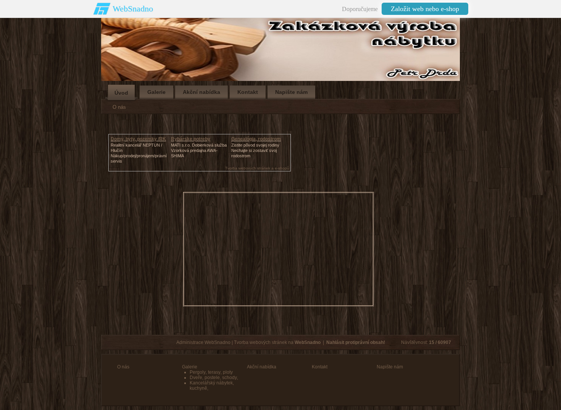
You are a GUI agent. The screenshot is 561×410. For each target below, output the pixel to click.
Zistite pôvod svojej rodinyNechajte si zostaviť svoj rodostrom (255, 150)
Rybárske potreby (190, 139)
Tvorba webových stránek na (277, 342)
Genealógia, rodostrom (256, 139)
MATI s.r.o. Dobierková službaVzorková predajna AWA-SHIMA (199, 150)
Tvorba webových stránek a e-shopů (257, 168)
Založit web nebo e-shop (425, 9)
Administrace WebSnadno (203, 342)
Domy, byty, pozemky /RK (138, 139)
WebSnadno (133, 8)
